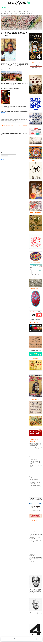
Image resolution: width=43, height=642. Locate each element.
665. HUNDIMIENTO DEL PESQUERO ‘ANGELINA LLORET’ (35, 462)
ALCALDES (5, 11)
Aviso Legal (15, 13)
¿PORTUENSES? (32, 11)
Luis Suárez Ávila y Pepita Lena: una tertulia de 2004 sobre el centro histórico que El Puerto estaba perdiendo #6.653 (35, 544)
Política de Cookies (29, 13)
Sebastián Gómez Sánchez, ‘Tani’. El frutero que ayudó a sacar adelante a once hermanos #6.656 (35, 492)
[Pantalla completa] (40, 330)
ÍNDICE (2, 11)
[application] (35, 328)
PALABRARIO (19, 11)
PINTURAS (24, 11)
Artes (12, 114)
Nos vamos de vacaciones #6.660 (34, 522)
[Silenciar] (39, 330)
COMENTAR (10, 11)
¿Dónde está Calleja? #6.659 (33, 524)
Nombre (2, 145)
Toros (17, 114)
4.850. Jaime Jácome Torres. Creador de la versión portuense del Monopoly (35, 486)
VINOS (11, 13)
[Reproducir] (30, 330)
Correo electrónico (4, 149)
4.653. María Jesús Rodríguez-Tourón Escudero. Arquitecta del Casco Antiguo (35, 469)
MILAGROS (14, 11)
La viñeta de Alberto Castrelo (5, 13)
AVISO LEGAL (2, 159)
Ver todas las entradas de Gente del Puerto (10, 120)
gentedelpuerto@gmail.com (33, 594)
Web (1, 152)
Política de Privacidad (22, 13)
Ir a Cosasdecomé (31, 437)
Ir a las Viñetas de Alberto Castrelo (36, 350)
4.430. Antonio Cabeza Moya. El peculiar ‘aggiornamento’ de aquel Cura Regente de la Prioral (35, 444)
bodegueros (15, 114)
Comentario (3, 136)
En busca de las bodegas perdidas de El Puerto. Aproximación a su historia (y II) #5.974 (35, 456)
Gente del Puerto (5, 7)
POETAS (28, 11)
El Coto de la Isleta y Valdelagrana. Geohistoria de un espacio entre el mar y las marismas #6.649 (35, 558)
